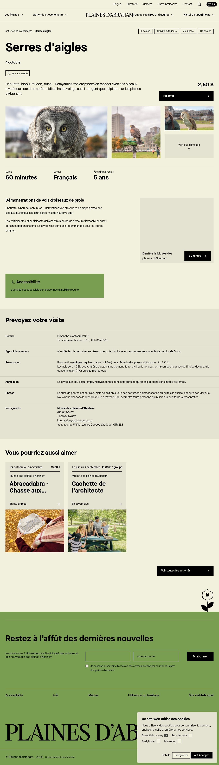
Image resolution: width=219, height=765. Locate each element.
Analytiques (149, 741)
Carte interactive (167, 4)
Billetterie (132, 4)
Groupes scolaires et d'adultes (150, 14)
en (213, 4)
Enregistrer (181, 755)
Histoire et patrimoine (197, 14)
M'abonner (200, 656)
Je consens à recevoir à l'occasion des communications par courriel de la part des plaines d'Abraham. (133, 668)
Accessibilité (14, 695)
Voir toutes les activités (175, 570)
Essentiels (152, 735)
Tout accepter (201, 755)
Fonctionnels (179, 735)
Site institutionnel (201, 695)
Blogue (117, 4)
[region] (176, 223)
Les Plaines (12, 14)
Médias (93, 695)
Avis (56, 695)
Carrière (147, 4)
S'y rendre (195, 256)
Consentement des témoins (60, 757)
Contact (187, 4)
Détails (166, 755)
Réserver (168, 96)
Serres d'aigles (43, 31)
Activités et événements (48, 14)
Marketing (170, 741)
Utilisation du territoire (143, 695)
